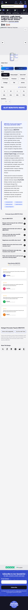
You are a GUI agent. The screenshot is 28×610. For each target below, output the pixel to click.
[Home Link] (6, 2)
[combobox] (12, 6)
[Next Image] (25, 43)
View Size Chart (22, 87)
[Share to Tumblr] (24, 349)
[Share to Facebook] (7, 349)
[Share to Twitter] (3, 349)
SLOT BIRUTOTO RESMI (14, 107)
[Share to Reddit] (19, 349)
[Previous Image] (2, 43)
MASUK (7, 68)
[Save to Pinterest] (15, 349)
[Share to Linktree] (11, 349)
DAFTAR (20, 68)
